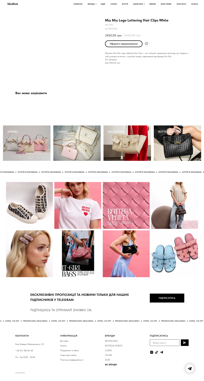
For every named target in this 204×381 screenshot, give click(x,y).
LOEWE (108, 350)
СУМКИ (114, 4)
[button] (123, 43)
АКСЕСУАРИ (138, 4)
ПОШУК (194, 4)
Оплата (63, 345)
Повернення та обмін (69, 350)
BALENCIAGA (116, 131)
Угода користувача (68, 355)
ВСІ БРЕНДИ (111, 364)
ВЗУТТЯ (125, 4)
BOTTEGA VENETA (169, 131)
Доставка (64, 341)
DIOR (107, 360)
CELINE (108, 355)
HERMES (152, 4)
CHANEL (63, 131)
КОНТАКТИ (181, 4)
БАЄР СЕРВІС (166, 4)
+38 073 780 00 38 (24, 350)
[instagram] (152, 352)
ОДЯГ (103, 4)
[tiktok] (156, 352)
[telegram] (161, 352)
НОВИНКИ (78, 4)
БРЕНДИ (91, 4)
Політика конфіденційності (71, 360)
